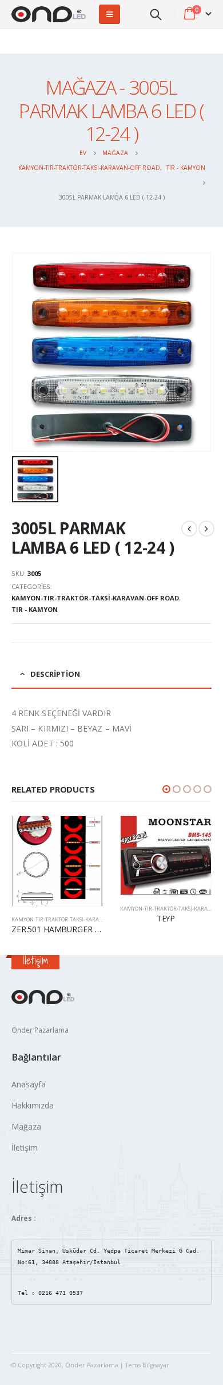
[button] (166, 789)
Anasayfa (28, 1084)
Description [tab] (55, 674)
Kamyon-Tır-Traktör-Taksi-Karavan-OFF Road (95, 598)
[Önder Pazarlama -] (48, 14)
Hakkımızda (32, 1105)
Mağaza (26, 1126)
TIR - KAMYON (34, 609)
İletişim (24, 1147)
